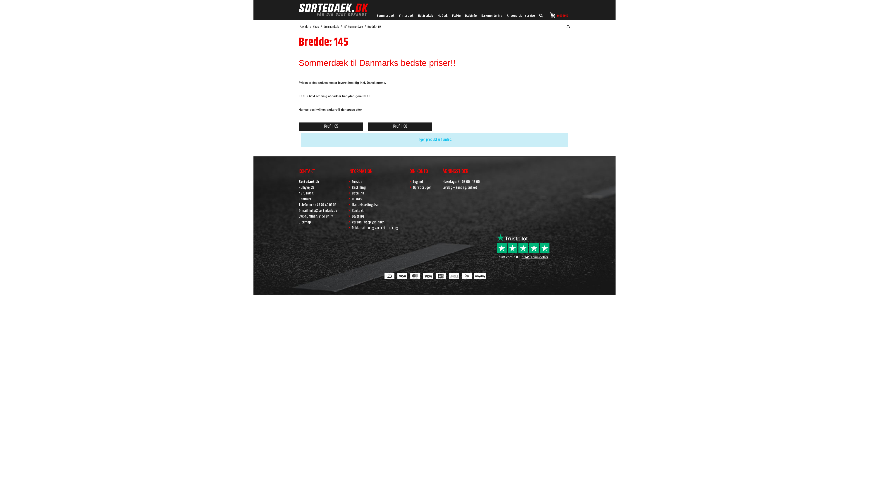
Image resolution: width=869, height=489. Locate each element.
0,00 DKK (562, 15)
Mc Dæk (442, 15)
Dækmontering (491, 15)
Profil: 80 (400, 126)
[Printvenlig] (568, 26)
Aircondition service (521, 15)
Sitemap (305, 222)
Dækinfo (471, 15)
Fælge (456, 15)
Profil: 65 (331, 126)
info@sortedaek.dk (323, 211)
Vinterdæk (406, 15)
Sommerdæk (385, 15)
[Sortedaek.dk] (333, 9)
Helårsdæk (425, 15)
